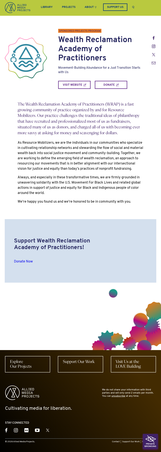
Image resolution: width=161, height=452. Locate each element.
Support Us (115, 7)
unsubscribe (118, 396)
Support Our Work (131, 441)
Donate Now (23, 261)
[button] (90, 6)
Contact (116, 441)
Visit (73, 85)
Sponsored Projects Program (80, 31)
